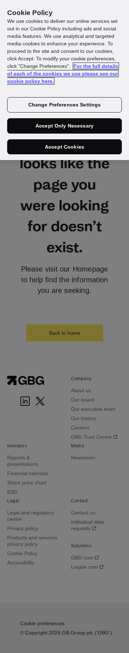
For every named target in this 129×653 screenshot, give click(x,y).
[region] (64, 80)
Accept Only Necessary (64, 126)
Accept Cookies (64, 147)
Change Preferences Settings (64, 105)
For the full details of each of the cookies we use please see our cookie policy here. (62, 73)
